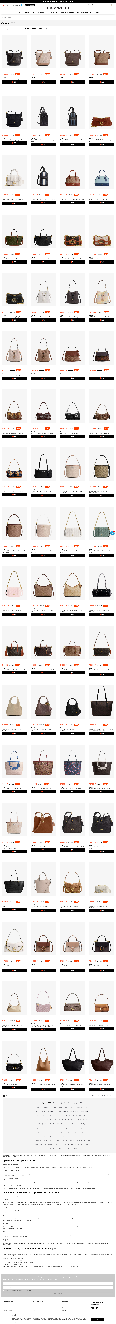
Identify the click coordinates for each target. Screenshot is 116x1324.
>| (14, 1096)
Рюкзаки (35, 1307)
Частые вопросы (7, 1307)
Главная (3, 17)
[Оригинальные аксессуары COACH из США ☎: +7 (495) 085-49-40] (58, 7)
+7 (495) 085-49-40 (15, 5)
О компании (6, 1305)
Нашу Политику (35, 1322)
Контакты (64, 1310)
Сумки (34, 1305)
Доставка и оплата (66, 1307)
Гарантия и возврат (66, 1305)
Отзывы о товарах (8, 1310)
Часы (34, 1310)
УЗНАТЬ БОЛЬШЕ (68, 1)
